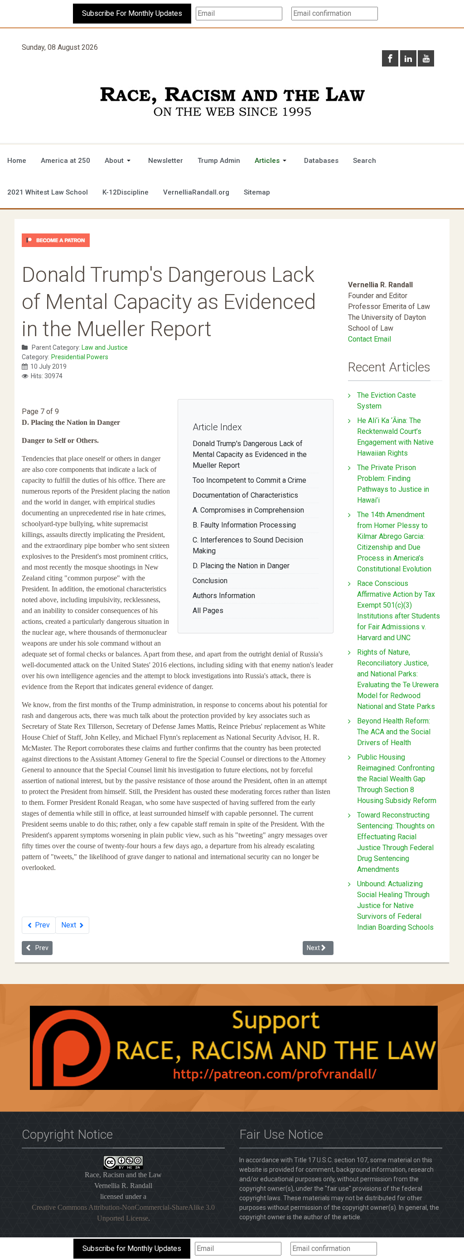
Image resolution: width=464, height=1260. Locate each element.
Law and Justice (105, 347)
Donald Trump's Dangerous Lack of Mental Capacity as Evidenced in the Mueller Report (250, 454)
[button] (119, 160)
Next (69, 925)
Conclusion (210, 580)
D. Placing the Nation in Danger (241, 565)
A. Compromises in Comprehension (248, 510)
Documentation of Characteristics (245, 495)
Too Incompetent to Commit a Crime (249, 480)
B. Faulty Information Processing (244, 525)
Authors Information (224, 595)
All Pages (208, 610)
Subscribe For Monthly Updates (132, 13)
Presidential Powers (79, 357)
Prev (41, 925)
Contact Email (369, 339)
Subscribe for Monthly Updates (131, 1248)
